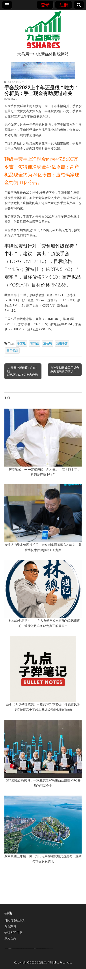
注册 (63, 5)
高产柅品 (12, 350)
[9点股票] (43, 30)
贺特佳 (34, 343)
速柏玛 (47, 343)
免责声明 (10, 926)
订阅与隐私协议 (14, 920)
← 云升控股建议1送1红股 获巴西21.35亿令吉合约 (22, 371)
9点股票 (41, 962)
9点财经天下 (18, 82)
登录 (45, 5)
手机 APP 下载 (13, 932)
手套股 (21, 343)
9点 (9, 82)
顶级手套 (62, 343)
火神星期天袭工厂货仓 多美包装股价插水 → (64, 369)
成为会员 (10, 938)
